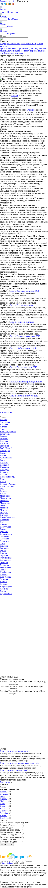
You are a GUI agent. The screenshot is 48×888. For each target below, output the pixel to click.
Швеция (3, 574)
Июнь (2, 803)
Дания (3, 455)
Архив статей (6, 412)
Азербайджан (6, 586)
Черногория (5, 567)
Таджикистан (6, 593)
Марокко (4, 508)
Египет (3, 460)
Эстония (4, 579)
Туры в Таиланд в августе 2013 (24, 396)
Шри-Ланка (5, 577)
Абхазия (3, 419)
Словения (4, 541)
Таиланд (4, 546)
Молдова (4, 512)
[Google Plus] (13, 4)
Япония (3, 581)
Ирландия (4, 467)
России (14, 95)
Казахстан (4, 584)
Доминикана (6, 458)
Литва (3, 493)
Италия (3, 474)
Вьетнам (4, 443)
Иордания (4, 465)
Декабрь (3, 818)
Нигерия (4, 515)
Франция (4, 562)
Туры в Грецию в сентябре (22, 322)
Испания (4, 472)
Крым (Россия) (6, 486)
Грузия (3, 591)
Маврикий (5, 496)
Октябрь (4, 813)
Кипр (2, 479)
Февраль (4, 794)
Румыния (4, 531)
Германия (4, 446)
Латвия (3, 491)
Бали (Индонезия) (8, 431)
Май (2, 801)
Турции (30, 110)
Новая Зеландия (7, 517)
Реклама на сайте (8, 1)
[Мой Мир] (10, 4)
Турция (3, 553)
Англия (3, 427)
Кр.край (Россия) (7, 484)
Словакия (4, 539)
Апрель (3, 799)
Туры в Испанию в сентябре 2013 (25, 336)
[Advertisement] (20, 634)
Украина (4, 555)
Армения (4, 589)
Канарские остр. (7, 477)
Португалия (5, 527)
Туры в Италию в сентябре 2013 (24, 291)
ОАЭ (2, 522)
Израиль (4, 462)
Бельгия (3, 436)
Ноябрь (3, 815)
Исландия (4, 469)
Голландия (5, 450)
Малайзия (4, 500)
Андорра (4, 429)
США (2, 543)
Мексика (4, 510)
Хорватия (4, 565)
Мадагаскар (5, 498)
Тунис (3, 551)
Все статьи (5, 782)
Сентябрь (4, 811)
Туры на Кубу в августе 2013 (23, 348)
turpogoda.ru (7, 863)
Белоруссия (5, 434)
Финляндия (5, 560)
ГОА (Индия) (6, 448)
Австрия (4, 424)
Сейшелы (4, 536)
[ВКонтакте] (2, 4)
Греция (3, 453)
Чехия (2, 570)
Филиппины (5, 558)
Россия (3, 529)
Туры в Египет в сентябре (21, 305)
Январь (3, 792)
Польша (3, 524)
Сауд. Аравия (6, 534)
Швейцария (5, 572)
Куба (2, 489)
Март (2, 796)
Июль (2, 806)
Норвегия (4, 520)
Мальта (3, 505)
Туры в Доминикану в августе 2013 (26, 381)
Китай (3, 481)
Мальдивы (5, 503)
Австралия (5, 422)
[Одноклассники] (7, 4)
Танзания (4, 548)
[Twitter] (4, 4)
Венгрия (4, 441)
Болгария (4, 439)
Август (3, 808)
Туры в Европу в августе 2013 (23, 367)
